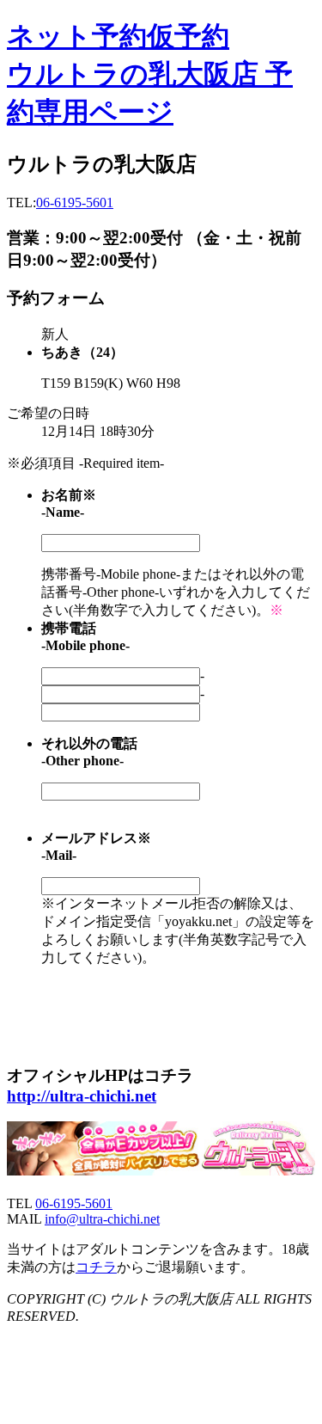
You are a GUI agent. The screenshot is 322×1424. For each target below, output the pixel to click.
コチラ (96, 1267)
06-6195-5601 (74, 202)
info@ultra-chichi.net (102, 1219)
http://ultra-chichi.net (81, 1096)
